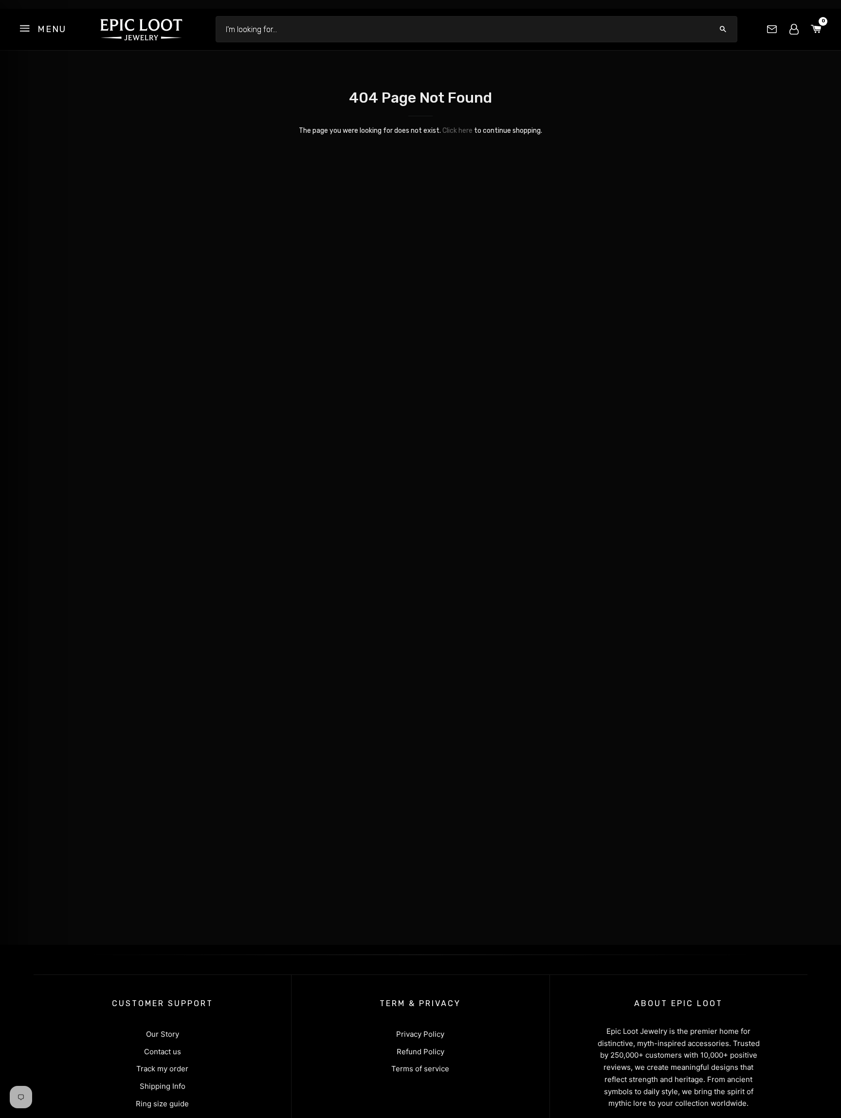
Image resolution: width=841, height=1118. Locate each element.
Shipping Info (162, 1086)
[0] (816, 29)
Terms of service (420, 1068)
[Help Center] (772, 29)
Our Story (162, 1034)
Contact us (162, 1051)
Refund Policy (420, 1051)
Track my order (162, 1068)
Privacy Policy (420, 1034)
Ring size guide (162, 1103)
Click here (457, 130)
